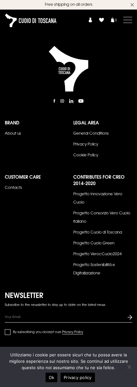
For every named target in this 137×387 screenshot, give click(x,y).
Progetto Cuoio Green (93, 243)
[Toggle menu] (127, 19)
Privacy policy (78, 377)
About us (13, 134)
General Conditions (91, 134)
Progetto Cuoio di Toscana (97, 232)
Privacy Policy (85, 144)
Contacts (13, 188)
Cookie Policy (85, 155)
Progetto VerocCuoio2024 (97, 254)
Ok (51, 377)
